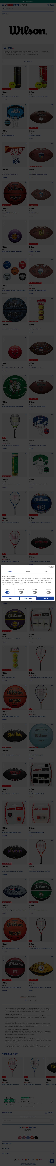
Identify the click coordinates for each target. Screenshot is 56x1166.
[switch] (21, 592)
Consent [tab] (10, 571)
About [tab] (46, 571)
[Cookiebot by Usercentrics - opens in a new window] (48, 567)
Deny (10, 598)
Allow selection (28, 598)
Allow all (46, 598)
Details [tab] (28, 571)
